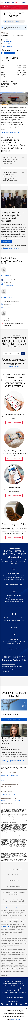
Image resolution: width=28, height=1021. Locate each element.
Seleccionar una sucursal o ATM (10, 8)
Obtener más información (14, 422)
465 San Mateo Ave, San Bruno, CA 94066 (11, 789)
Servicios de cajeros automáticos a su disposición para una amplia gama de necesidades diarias (14, 172)
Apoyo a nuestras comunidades (12, 21)
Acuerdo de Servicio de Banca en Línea (10, 907)
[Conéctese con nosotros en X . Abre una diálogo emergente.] (21, 1004)
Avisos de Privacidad (16, 1019)
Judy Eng (4, 319)
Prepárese (14, 627)
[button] (2, 2)
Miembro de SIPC (5, 926)
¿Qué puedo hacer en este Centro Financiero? (12, 132)
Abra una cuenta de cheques (14, 607)
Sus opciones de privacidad (8, 992)
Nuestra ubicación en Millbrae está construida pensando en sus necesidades (14, 157)
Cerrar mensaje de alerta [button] (25, 27)
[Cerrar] (26, 1008)
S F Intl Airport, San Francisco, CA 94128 (11, 775)
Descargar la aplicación (14, 649)
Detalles (3, 780)
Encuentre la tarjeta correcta (14, 584)
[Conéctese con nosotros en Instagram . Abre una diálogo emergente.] (7, 1004)
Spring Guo (5, 276)
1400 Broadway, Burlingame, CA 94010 (10, 800)
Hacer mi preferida (7, 46)
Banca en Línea (5, 671)
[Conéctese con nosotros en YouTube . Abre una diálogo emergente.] (26, 1004)
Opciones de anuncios (12, 990)
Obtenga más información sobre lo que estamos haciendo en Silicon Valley (12, 761)
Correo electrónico (8, 285)
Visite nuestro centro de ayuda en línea (10, 248)
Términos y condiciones (14, 366)
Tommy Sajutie (6, 297)
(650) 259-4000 (7, 43)
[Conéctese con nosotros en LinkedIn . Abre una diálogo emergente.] (11, 1004)
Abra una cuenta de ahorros (8, 664)
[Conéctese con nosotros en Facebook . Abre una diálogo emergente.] (2, 1004)
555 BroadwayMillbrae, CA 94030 (7, 40)
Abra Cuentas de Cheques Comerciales (11, 669)
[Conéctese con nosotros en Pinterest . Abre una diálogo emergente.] (16, 1004)
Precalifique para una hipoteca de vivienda (12, 666)
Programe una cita (7, 53)
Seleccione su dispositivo (11, 353)
